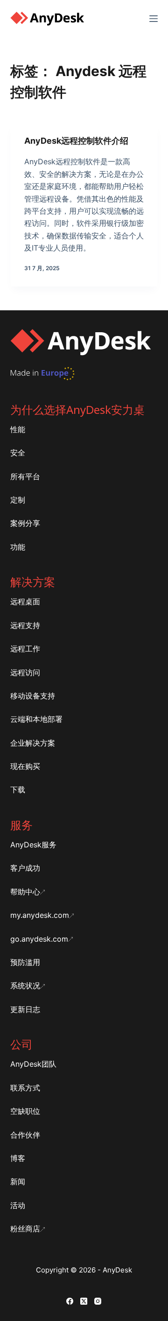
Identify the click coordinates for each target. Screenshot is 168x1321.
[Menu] (153, 18)
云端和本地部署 (36, 719)
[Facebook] (69, 1301)
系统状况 (25, 985)
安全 (17, 452)
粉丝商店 (25, 1228)
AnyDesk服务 (33, 844)
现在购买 (25, 766)
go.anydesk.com (39, 939)
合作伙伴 (25, 1134)
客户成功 (25, 868)
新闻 (17, 1181)
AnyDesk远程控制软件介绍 (76, 141)
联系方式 (25, 1087)
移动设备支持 (32, 695)
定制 (17, 499)
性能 (17, 429)
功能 (17, 547)
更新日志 (25, 1009)
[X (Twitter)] (83, 1301)
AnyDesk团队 (33, 1064)
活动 (17, 1205)
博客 (17, 1158)
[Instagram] (97, 1301)
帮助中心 (25, 891)
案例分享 (25, 523)
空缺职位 (25, 1111)
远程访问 (25, 672)
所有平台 (25, 476)
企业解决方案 (32, 743)
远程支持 (25, 625)
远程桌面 (25, 601)
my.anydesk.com (39, 915)
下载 (17, 789)
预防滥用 (25, 962)
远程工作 (25, 648)
